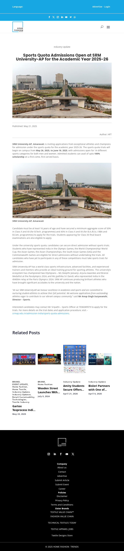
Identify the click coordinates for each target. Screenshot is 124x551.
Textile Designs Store (62, 535)
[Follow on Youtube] (66, 17)
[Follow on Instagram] (58, 17)
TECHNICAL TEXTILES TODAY (62, 522)
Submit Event (62, 484)
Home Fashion (19, 387)
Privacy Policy (62, 500)
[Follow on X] (53, 17)
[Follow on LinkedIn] (62, 17)
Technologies (19, 399)
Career (62, 488)
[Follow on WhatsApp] (75, 17)
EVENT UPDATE (20, 384)
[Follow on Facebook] (49, 17)
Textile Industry (20, 402)
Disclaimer (62, 496)
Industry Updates (21, 394)
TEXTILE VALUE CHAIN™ (62, 512)
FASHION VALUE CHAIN (62, 516)
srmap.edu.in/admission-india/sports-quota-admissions (40, 313)
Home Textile (19, 389)
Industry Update (21, 392)
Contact (62, 471)
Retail (15, 397)
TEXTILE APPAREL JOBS (62, 529)
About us (62, 467)
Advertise (97, 6)
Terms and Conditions (62, 504)
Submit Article (62, 480)
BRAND (16, 382)
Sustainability (27, 397)
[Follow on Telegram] (70, 17)
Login (107, 6)
